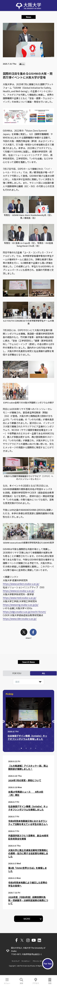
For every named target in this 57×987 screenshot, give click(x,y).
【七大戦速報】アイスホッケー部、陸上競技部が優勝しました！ (28, 767)
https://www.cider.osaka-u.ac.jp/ (20, 618)
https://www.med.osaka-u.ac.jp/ (19, 597)
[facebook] (33, 632)
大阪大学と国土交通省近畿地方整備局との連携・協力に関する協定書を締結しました (28, 853)
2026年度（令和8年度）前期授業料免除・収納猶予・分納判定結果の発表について (28, 900)
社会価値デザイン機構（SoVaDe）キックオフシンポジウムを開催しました (28, 808)
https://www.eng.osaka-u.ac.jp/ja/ (20, 604)
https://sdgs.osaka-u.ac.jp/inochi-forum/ (24, 611)
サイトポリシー (26, 961)
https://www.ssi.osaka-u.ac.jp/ (18, 590)
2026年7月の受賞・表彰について (24, 780)
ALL (43, 673)
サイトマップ (15, 961)
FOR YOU (17, 673)
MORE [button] (27, 919)
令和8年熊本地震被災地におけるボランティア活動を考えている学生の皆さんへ (28, 822)
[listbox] (28, 682)
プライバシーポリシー (39, 961)
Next (53, 721)
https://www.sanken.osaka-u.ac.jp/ (21, 583)
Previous (3, 721)
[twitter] (23, 632)
